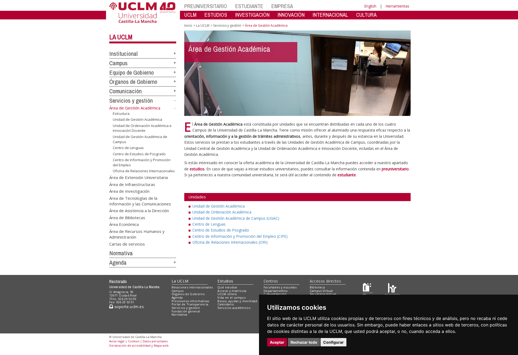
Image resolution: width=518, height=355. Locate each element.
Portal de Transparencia (190, 304)
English (370, 6)
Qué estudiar (227, 287)
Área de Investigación (129, 191)
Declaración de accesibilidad (130, 345)
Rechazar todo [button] (304, 342)
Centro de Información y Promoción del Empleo (142, 162)
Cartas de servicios (127, 243)
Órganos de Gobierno (133, 82)
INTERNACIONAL (330, 14)
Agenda (118, 263)
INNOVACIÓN (291, 14)
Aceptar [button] (277, 342)
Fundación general (186, 311)
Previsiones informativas (190, 301)
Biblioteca (317, 287)
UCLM (190, 14)
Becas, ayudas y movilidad (237, 301)
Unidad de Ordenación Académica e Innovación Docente (142, 128)
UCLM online (227, 294)
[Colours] (392, 288)
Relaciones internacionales (192, 287)
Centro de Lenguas (128, 147)
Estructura (121, 113)
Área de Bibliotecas (127, 217)
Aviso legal (116, 341)
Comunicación (125, 91)
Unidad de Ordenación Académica (221, 212)
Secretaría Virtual (323, 294)
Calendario (225, 304)
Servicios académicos (233, 308)
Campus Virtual (321, 291)
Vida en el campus (231, 297)
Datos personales (155, 341)
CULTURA (366, 14)
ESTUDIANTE (249, 6)
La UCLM (120, 37)
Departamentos (275, 291)
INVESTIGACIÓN (252, 14)
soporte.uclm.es (128, 306)
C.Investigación (275, 294)
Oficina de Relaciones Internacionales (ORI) (230, 242)
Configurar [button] (333, 342)
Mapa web (161, 345)
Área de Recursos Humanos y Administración (137, 233)
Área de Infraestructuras (132, 184)
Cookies (133, 341)
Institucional (123, 54)
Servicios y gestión (131, 100)
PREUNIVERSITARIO (205, 6)
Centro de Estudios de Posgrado (139, 153)
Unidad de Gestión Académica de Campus (140, 139)
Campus (118, 63)
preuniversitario (395, 168)
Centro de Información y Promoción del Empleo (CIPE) (240, 236)
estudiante (347, 174)
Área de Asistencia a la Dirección (139, 210)
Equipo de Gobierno (131, 72)
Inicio (188, 25)
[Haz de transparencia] (368, 288)
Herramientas (397, 6)
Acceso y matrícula (231, 291)
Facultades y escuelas (280, 287)
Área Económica (124, 224)
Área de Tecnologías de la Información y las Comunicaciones (140, 200)
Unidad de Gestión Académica (137, 119)
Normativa (121, 253)
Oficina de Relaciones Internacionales (144, 170)
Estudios (225, 281)
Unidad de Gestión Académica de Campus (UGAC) (235, 218)
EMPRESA (282, 6)
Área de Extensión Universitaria (138, 177)
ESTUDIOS (216, 14)
